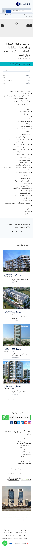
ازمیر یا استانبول (24, 530)
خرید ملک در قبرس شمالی (24, 463)
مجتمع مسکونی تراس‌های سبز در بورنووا (19, 317)
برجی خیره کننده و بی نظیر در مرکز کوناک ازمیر (19, 354)
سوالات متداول (11, 530)
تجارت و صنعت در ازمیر (23, 535)
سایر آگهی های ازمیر (9, 399)
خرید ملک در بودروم (26, 456)
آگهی (24, 14)
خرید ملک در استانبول (25, 449)
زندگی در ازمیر (18, 532)
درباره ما (25, 532)
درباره (17, 530)
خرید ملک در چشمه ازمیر (24, 441)
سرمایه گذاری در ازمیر (8, 532)
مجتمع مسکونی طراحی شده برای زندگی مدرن (19, 391)
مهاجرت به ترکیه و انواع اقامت (9, 535)
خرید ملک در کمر (27, 458)
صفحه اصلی (29, 14)
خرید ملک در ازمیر (26, 438)
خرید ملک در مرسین (26, 461)
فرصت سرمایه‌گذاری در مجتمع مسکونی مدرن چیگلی (20, 280)
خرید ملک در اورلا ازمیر (25, 445)
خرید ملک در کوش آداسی (24, 447)
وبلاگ (4, 530)
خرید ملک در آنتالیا (26, 452)
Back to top (19, 538)
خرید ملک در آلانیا (27, 454)
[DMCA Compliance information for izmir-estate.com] (14, 480)
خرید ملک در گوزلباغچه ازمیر (24, 443)
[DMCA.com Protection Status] (26, 480)
